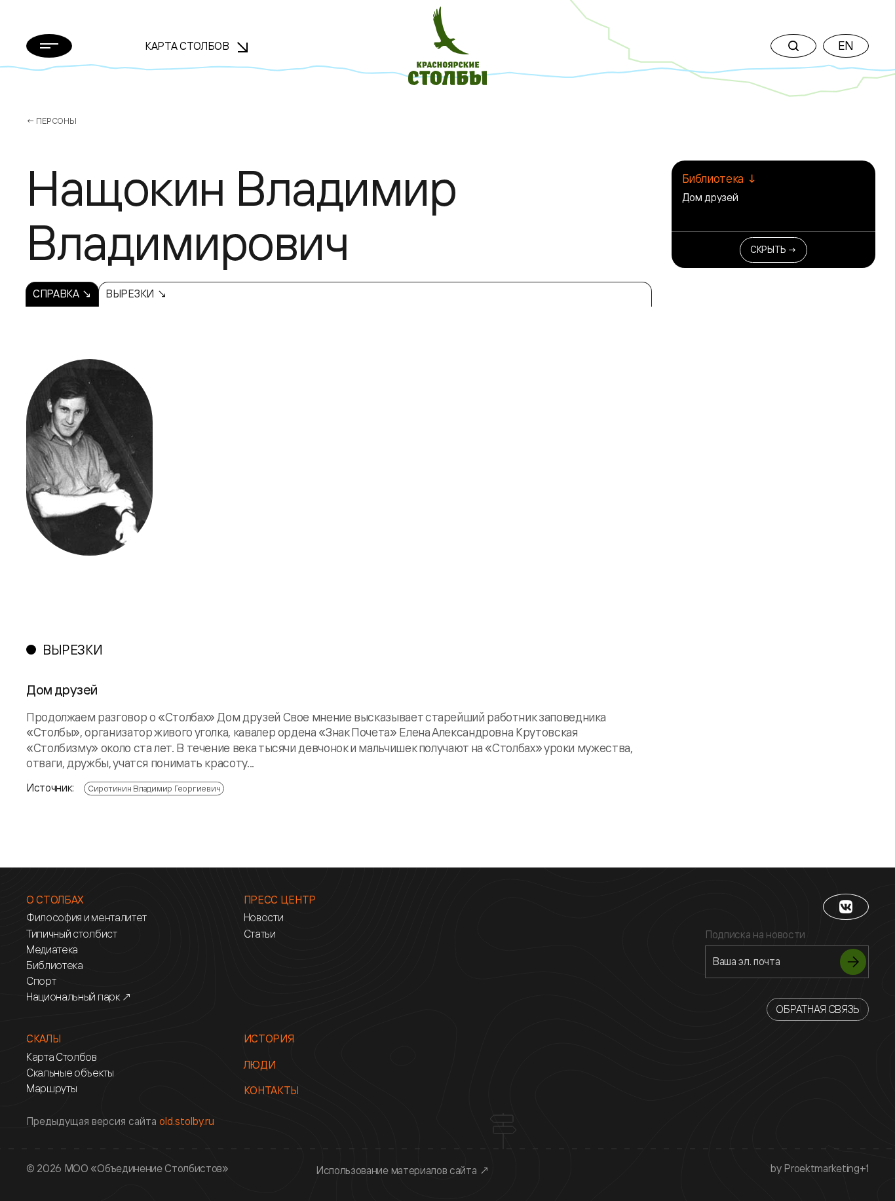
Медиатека (52, 950)
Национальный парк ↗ (79, 997)
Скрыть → (773, 249)
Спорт (41, 981)
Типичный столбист (71, 934)
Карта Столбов (188, 45)
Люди (260, 1065)
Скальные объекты (70, 1073)
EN (846, 45)
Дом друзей (710, 197)
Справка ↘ (62, 293)
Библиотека (54, 965)
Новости (264, 917)
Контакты (271, 1090)
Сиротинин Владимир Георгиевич (154, 788)
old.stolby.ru (186, 1121)
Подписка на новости (755, 934)
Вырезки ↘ (135, 293)
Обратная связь (818, 1009)
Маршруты (51, 1088)
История (269, 1039)
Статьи (260, 934)
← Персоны (51, 120)
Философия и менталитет (86, 917)
